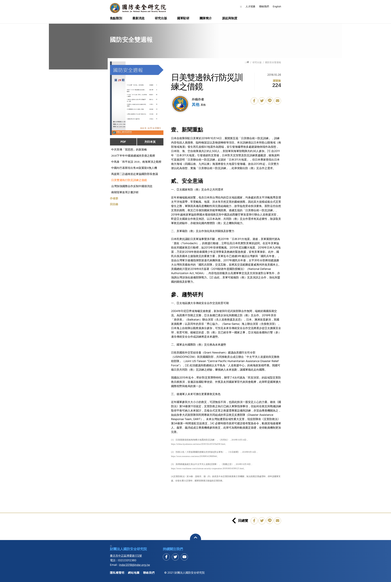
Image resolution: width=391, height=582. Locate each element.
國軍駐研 (183, 18)
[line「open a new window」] (269, 100)
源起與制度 (229, 18)
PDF (123, 141)
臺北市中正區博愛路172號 (126, 555)
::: (241, 6)
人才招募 (250, 6)
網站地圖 (134, 572)
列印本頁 (150, 141)
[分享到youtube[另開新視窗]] (184, 556)
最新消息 (138, 18)
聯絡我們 (264, 6)
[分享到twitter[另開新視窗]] (175, 556)
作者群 (114, 198)
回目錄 (114, 204)
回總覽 (243, 520)
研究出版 (161, 18)
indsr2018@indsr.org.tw (134, 564)
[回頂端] (195, 539)
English (277, 6)
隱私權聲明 (117, 572)
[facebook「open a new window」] (254, 100)
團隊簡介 (206, 18)
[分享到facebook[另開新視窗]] (166, 556)
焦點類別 (116, 18)
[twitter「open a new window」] (261, 100)
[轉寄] (277, 100)
